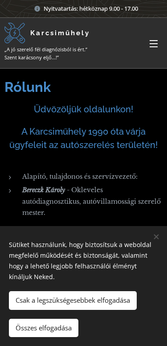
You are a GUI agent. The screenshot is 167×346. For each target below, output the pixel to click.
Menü (154, 43)
